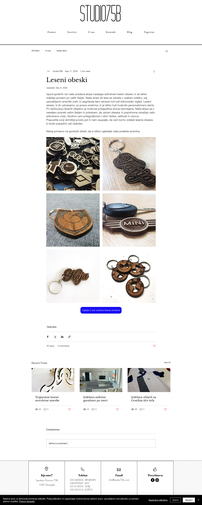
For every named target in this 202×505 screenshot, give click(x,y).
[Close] (198, 500)
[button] (166, 51)
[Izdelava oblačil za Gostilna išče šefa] (149, 380)
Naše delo (62, 51)
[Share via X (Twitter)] (55, 336)
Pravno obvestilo (27, 501)
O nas (48, 51)
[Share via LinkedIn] (62, 336)
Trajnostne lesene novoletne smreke (47, 399)
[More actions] (154, 71)
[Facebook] (153, 480)
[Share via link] (69, 336)
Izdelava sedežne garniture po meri (95, 399)
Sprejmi (188, 499)
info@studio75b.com (119, 479)
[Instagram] (157, 480)
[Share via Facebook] (47, 336)
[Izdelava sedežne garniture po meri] (101, 380)
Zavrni (175, 499)
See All (167, 362)
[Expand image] (73, 164)
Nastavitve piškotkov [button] (158, 499)
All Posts (35, 51)
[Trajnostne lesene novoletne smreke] (53, 380)
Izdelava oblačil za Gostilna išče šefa (143, 399)
